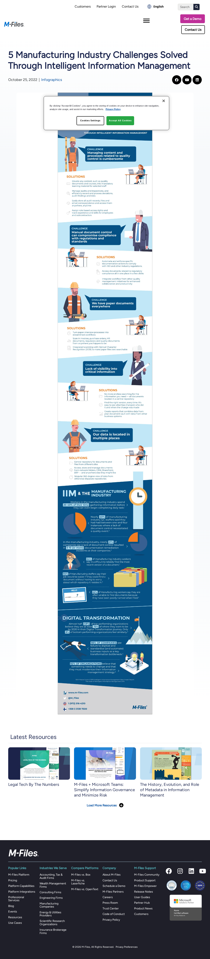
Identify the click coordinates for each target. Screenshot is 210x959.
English (158, 6)
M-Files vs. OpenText (84, 889)
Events (12, 911)
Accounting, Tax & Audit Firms (51, 876)
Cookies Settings (90, 120)
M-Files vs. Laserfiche (78, 882)
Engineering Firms (51, 898)
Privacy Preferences (127, 946)
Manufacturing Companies (49, 905)
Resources (15, 917)
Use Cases (15, 923)
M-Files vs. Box (80, 874)
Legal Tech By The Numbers (33, 784)
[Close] (163, 100)
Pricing (12, 880)
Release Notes (143, 891)
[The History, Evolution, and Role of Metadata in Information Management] (171, 763)
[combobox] (155, 6)
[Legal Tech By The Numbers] (39, 763)
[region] (106, 113)
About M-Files (112, 874)
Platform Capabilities (21, 886)
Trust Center (111, 908)
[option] (155, 6)
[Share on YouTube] (187, 79)
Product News (143, 908)
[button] (169, 871)
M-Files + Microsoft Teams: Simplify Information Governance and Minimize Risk (104, 790)
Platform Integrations (21, 891)
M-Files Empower (145, 886)
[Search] (196, 7)
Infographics (51, 79)
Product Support (144, 880)
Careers (108, 897)
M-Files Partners (113, 891)
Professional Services (16, 898)
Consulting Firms (50, 892)
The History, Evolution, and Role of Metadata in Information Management (169, 790)
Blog (11, 906)
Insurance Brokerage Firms (53, 931)
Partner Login (106, 6)
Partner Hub (142, 902)
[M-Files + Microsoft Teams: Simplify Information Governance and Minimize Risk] (105, 763)
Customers (83, 6)
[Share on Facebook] (176, 79)
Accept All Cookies (120, 120)
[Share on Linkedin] (197, 79)
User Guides (142, 897)
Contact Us (130, 6)
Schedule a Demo (114, 886)
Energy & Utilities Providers (50, 914)
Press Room (110, 902)
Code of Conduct (114, 914)
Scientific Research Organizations (52, 922)
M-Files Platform (18, 874)
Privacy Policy (111, 920)
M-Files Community (146, 874)
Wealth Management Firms (53, 885)
